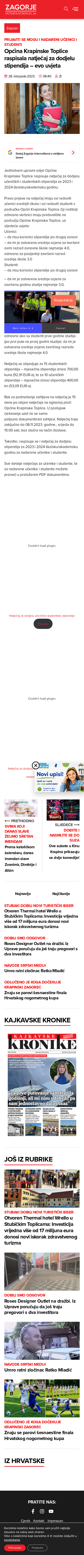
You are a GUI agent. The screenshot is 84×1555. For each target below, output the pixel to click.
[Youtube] (51, 1511)
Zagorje (12, 28)
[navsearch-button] (66, 9)
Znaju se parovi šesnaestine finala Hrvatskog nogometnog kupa (35, 990)
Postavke (37, 1547)
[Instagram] (42, 1511)
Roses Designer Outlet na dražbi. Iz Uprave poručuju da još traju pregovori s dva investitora (41, 946)
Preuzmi (43, 624)
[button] (75, 9)
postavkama (12, 1540)
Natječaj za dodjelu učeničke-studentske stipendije (42, 615)
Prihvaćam (14, 1547)
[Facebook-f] (33, 1511)
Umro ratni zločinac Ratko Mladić (34, 968)
